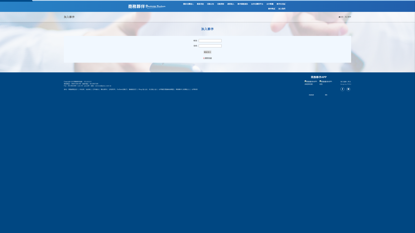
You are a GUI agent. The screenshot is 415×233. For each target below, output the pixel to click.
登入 (349, 81)
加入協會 (344, 81)
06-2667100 (94, 84)
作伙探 (82, 89)
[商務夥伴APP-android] (311, 87)
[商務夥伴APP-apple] (326, 87)
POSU (349, 84)
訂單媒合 (96, 89)
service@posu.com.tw (103, 86)
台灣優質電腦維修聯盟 (166, 89)
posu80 (86, 86)
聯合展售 (104, 89)
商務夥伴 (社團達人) (183, 89)
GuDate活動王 (122, 89)
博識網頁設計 (72, 89)
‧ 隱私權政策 (87, 81)
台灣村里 (195, 89)
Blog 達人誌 (143, 89)
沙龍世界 (112, 89)
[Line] (348, 89)
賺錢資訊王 (133, 89)
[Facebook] (342, 89)
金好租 (88, 89)
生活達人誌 (153, 89)
